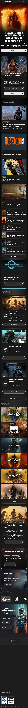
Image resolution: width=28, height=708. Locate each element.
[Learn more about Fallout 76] (14, 414)
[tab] (6, 599)
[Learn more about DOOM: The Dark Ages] (14, 429)
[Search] (23, 1)
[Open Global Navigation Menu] (2, 1)
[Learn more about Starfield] (14, 445)
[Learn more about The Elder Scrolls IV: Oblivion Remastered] (14, 460)
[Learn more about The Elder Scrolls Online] (14, 491)
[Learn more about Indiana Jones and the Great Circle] (14, 476)
